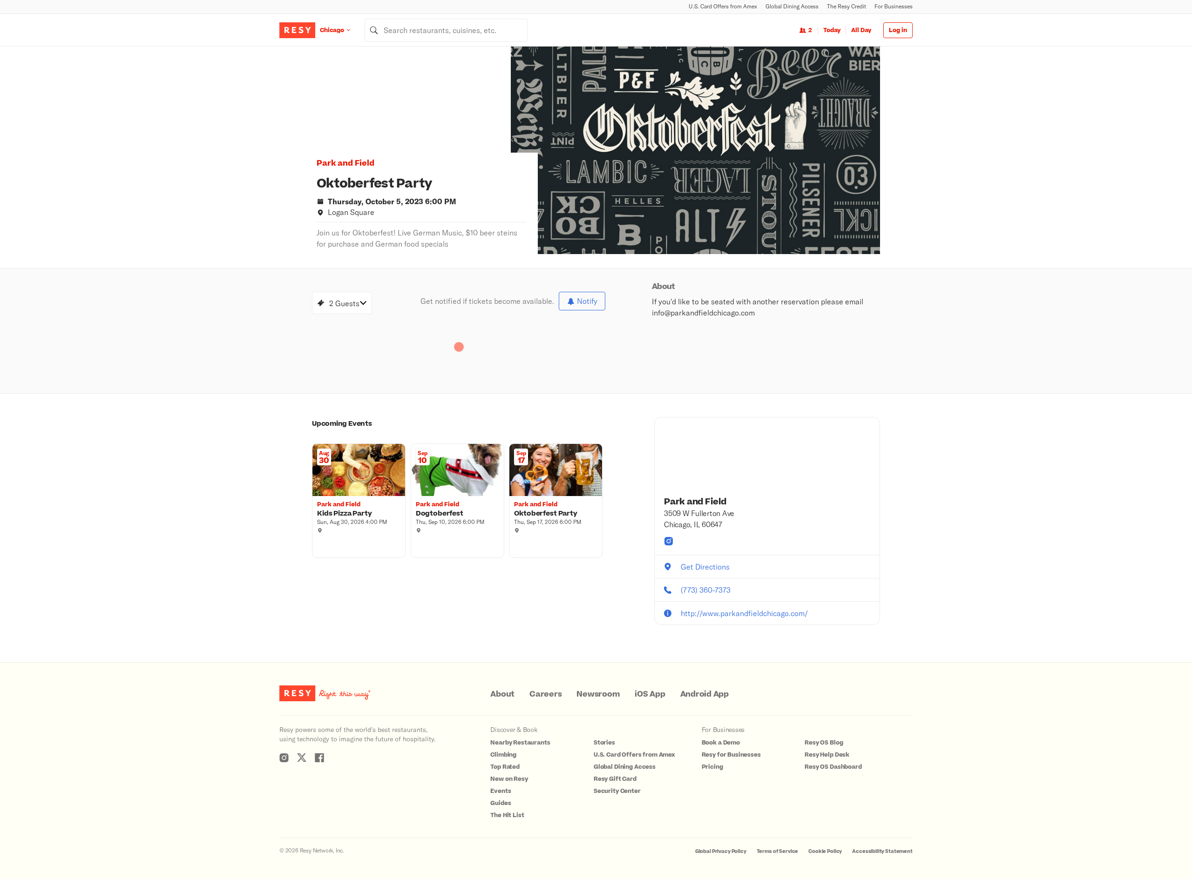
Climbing (503, 755)
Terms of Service (778, 851)
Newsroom (598, 694)
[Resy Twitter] (301, 757)
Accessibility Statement (882, 851)
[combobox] (446, 30)
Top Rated (505, 767)
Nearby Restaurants (520, 742)
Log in (898, 30)
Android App (704, 694)
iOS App (650, 694)
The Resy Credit (846, 6)
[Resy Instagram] (284, 757)
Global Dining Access (792, 6)
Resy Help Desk (827, 755)
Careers (545, 694)
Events (500, 791)
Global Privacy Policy (720, 851)
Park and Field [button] (345, 163)
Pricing (712, 767)
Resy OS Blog (824, 742)
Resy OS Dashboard (833, 767)
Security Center (617, 791)
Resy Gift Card (615, 779)
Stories (604, 742)
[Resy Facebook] (319, 757)
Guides (500, 803)
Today (831, 30)
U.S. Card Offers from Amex (723, 6)
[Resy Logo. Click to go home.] (297, 30)
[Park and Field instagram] (668, 541)
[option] (695, 150)
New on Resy (509, 779)
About (502, 694)
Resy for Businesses (731, 755)
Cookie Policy (825, 851)
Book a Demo (721, 742)
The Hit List (507, 815)
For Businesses (893, 6)
